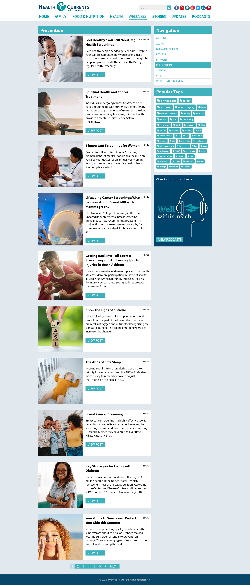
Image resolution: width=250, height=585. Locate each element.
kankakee (190, 125)
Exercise (200, 113)
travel (201, 161)
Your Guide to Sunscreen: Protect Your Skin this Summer (111, 520)
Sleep (159, 75)
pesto (203, 151)
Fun (195, 146)
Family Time (184, 146)
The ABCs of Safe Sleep (103, 362)
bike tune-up (200, 141)
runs (191, 156)
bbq (173, 141)
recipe (163, 130)
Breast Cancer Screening (104, 414)
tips (203, 107)
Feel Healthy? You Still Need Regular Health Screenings (114, 42)
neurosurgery (186, 107)
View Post (95, 75)
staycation (189, 161)
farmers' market (168, 113)
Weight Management (170, 81)
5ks (187, 135)
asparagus (198, 135)
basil (178, 125)
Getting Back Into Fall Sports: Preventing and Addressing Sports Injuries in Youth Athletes (112, 260)
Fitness (161, 54)
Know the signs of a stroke (106, 310)
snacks (177, 161)
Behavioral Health (169, 49)
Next (114, 566)
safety (187, 100)
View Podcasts (169, 239)
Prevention (164, 65)
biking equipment (167, 146)
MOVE (177, 151)
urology (163, 166)
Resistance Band (166, 156)
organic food (190, 151)
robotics (181, 156)
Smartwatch (164, 161)
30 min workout (166, 135)
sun (175, 119)
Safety (160, 70)
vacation (174, 166)
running (188, 130)
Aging (160, 43)
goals (205, 146)
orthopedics (168, 100)
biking (186, 113)
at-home (163, 141)
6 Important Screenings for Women (113, 145)
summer (166, 107)
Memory (161, 59)
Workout (187, 166)
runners (175, 130)
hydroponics (164, 151)
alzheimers (165, 125)
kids (203, 125)
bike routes (185, 141)
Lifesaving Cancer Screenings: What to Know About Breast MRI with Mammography (113, 202)
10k (199, 130)
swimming (188, 119)
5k (179, 135)
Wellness (163, 38)
